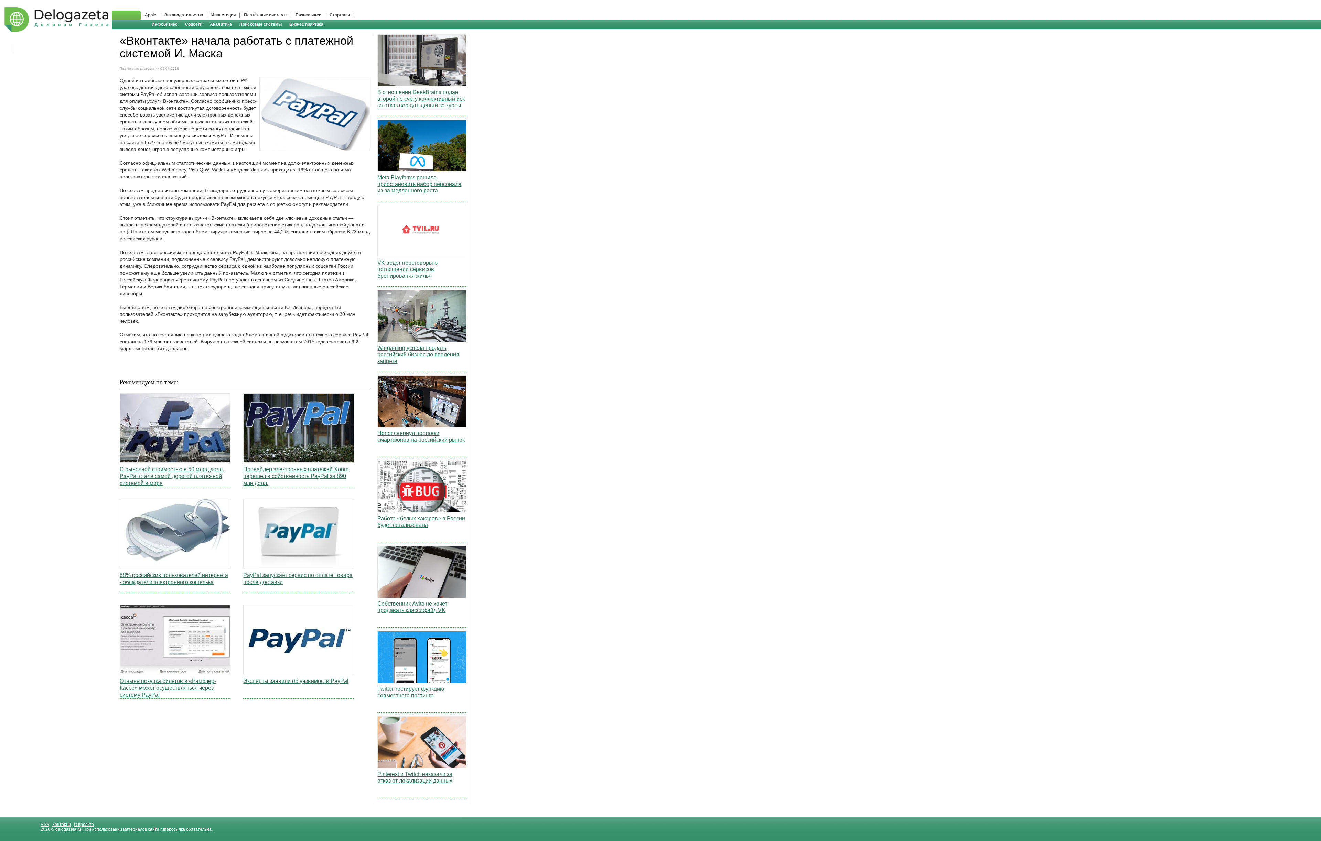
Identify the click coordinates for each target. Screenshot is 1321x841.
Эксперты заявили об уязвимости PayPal (295, 681)
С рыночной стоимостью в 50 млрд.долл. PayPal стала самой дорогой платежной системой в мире (172, 476)
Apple (150, 15)
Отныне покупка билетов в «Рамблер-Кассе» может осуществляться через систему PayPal (168, 688)
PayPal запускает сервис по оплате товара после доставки (298, 578)
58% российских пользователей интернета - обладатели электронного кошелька (174, 578)
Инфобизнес (165, 24)
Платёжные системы (265, 15)
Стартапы (340, 15)
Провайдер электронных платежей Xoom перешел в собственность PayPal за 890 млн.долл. (295, 476)
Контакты (61, 824)
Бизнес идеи (308, 15)
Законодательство (183, 15)
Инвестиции (223, 15)
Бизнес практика (306, 24)
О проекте (84, 824)
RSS (45, 824)
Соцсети (193, 24)
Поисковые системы (260, 24)
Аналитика (221, 24)
